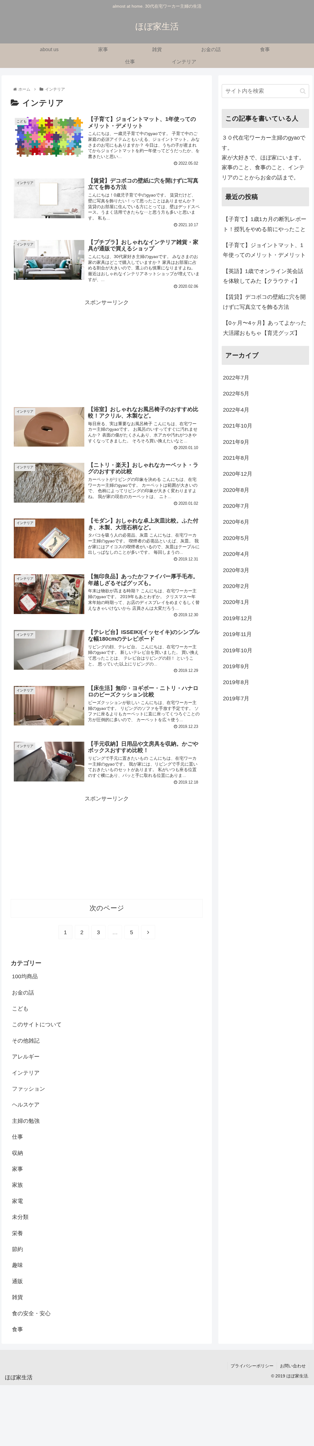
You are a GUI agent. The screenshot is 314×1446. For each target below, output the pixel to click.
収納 (17, 1153)
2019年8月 (236, 682)
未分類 (20, 1217)
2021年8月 (236, 458)
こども (20, 1009)
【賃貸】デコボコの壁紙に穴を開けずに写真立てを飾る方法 (264, 302)
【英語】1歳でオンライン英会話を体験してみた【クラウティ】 (263, 276)
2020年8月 (236, 490)
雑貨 (17, 1297)
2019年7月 (236, 698)
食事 (17, 1329)
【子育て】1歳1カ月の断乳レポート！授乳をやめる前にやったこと (264, 224)
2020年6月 (236, 522)
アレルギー (26, 1057)
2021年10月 (237, 426)
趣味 (17, 1265)
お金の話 (23, 993)
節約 (17, 1249)
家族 (17, 1185)
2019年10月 (237, 650)
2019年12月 (237, 618)
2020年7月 (236, 506)
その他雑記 (26, 1041)
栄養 (17, 1233)
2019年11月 (237, 634)
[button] (302, 91)
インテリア (26, 1073)
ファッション (28, 1089)
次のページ (107, 908)
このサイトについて (37, 1024)
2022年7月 (236, 378)
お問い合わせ (293, 1365)
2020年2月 (236, 586)
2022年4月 (236, 410)
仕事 (17, 1137)
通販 (17, 1281)
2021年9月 (236, 442)
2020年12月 (237, 474)
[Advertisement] (107, 350)
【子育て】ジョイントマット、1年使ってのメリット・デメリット (264, 250)
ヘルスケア (26, 1105)
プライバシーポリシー (252, 1365)
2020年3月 (236, 570)
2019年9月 (236, 666)
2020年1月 (236, 602)
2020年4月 (236, 554)
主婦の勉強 (26, 1121)
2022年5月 (236, 394)
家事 (17, 1169)
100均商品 (25, 976)
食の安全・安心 (31, 1313)
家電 (17, 1201)
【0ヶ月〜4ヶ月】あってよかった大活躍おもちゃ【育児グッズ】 (264, 328)
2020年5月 (236, 538)
